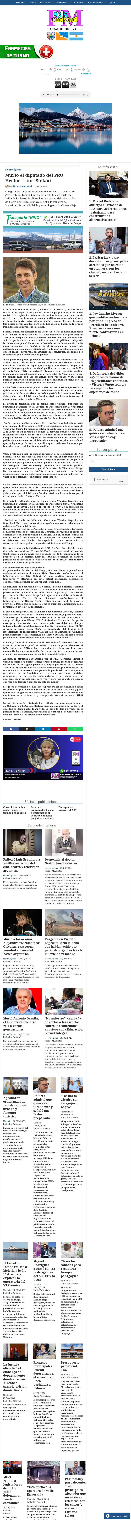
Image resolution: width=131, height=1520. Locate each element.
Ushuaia (20, 2)
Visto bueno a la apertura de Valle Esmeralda (40, 1490)
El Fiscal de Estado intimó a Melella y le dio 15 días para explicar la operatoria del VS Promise (15, 1274)
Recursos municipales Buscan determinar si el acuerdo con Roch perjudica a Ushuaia (43, 813)
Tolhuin (32, 2)
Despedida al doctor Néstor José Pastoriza (61, 861)
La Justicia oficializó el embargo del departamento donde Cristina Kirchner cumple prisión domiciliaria (14, 1377)
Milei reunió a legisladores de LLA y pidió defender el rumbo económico (12, 1490)
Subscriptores (107, 449)
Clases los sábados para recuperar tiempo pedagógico (14, 810)
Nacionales (77, 2)
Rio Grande (45, 2)
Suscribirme (108, 469)
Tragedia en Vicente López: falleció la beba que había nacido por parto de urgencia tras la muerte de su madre (64, 946)
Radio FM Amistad (20, 186)
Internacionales (95, 2)
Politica (37, 1284)
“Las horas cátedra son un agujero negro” (69, 1101)
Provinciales (62, 2)
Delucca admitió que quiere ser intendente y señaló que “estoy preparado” (43, 1107)
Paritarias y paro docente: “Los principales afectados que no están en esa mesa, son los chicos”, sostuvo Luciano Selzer (75, 1497)
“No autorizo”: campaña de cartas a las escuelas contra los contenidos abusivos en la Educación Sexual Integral (64, 1025)
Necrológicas (13, 169)
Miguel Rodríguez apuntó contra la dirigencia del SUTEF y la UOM (44, 1270)
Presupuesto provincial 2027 (67, 808)
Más (110, 2)
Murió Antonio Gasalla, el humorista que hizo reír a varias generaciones (21, 1023)
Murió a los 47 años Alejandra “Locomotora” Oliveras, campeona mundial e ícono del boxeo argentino (22, 946)
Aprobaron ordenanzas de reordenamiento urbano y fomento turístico (15, 1107)
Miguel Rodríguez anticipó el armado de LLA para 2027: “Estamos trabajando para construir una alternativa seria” (108, 210)
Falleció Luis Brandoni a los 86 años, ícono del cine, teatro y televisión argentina (21, 864)
